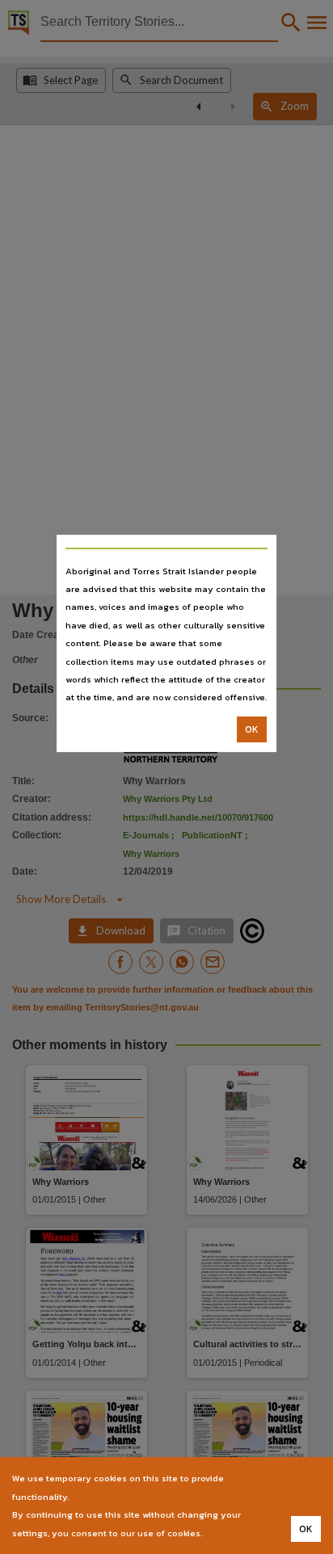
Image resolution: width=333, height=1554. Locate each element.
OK (252, 729)
